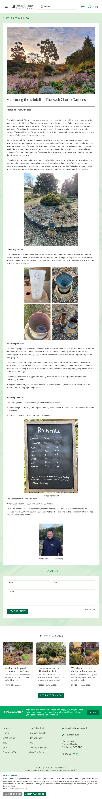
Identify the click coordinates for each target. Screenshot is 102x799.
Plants (6, 733)
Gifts (5, 748)
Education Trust (10, 752)
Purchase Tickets (37, 733)
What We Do (9, 738)
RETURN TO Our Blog (17, 18)
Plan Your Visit (36, 738)
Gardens (7, 728)
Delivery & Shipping (38, 748)
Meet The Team (36, 752)
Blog (5, 743)
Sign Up (93, 712)
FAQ (31, 743)
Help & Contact (36, 728)
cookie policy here (19, 789)
